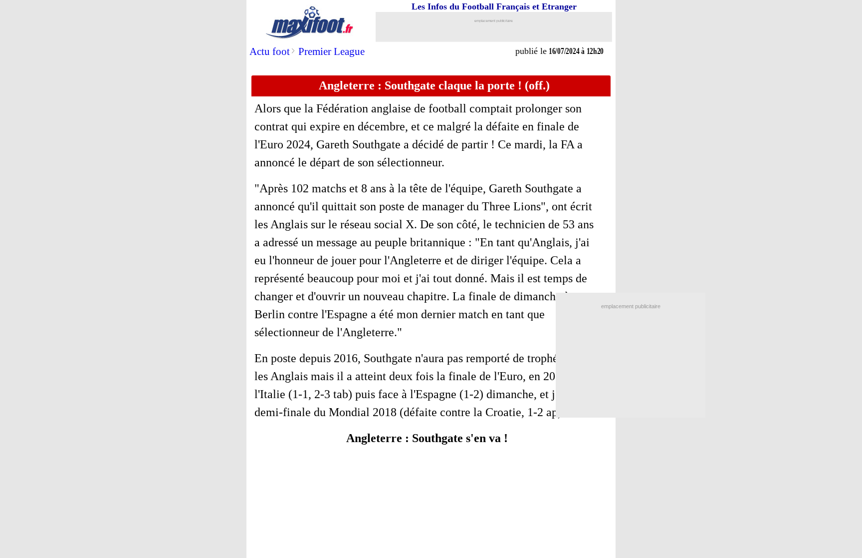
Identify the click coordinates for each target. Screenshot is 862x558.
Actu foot (269, 51)
